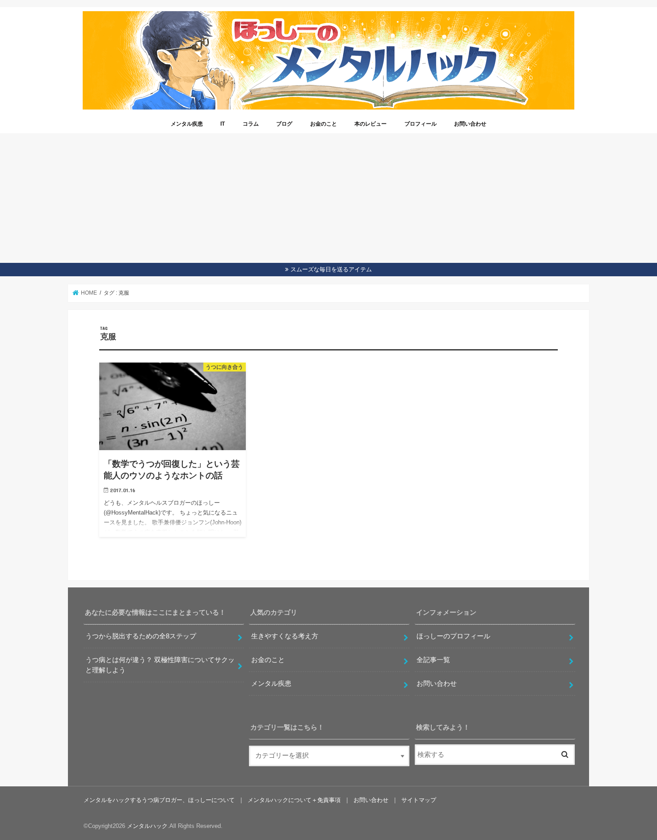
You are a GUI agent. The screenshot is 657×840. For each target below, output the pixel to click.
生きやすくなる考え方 (284, 636)
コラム (251, 124)
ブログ (284, 124)
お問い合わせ (470, 124)
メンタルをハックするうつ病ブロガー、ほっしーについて (159, 800)
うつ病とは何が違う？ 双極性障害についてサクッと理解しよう (160, 664)
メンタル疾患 (187, 124)
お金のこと (323, 124)
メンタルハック (147, 826)
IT (222, 124)
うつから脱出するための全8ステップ (140, 636)
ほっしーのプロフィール (453, 636)
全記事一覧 (433, 659)
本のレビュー (370, 124)
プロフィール (420, 124)
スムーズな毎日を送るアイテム (331, 269)
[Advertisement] (328, 195)
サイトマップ (418, 800)
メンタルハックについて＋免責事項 (294, 800)
